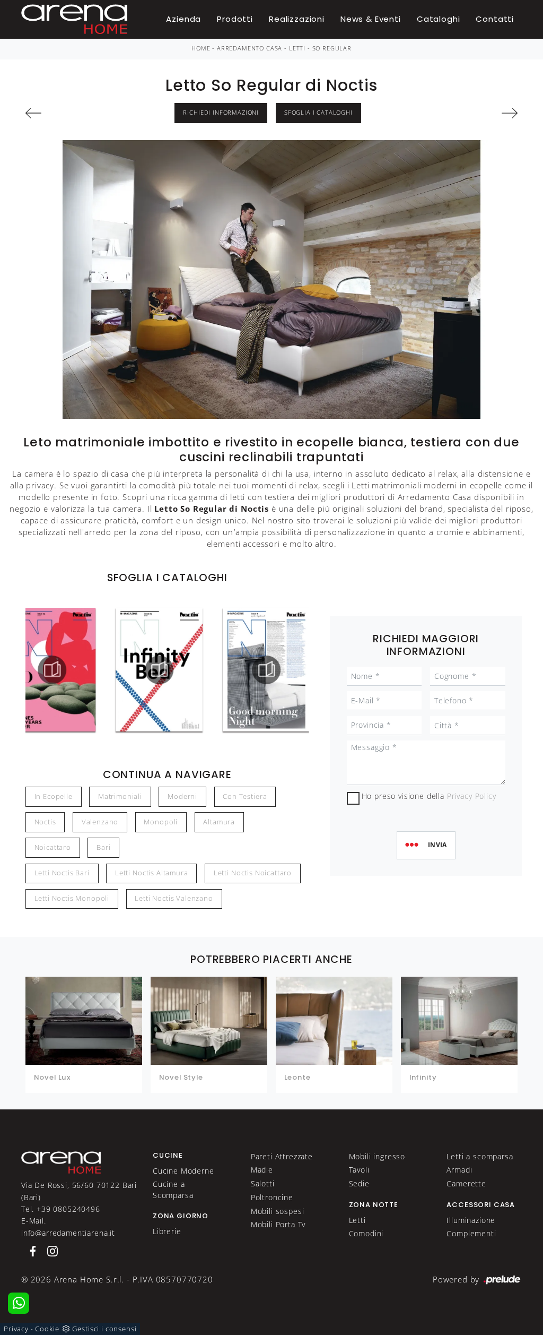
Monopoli (161, 821)
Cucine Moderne (183, 1171)
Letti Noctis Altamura (151, 872)
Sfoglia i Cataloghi (318, 112)
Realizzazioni (297, 18)
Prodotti (235, 18)
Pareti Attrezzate (282, 1156)
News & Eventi (370, 18)
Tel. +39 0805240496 (60, 1209)
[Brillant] (480, 113)
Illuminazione (470, 1220)
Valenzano (100, 821)
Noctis (45, 821)
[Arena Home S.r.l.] (61, 1161)
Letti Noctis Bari (62, 872)
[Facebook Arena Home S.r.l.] (31, 1250)
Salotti (263, 1183)
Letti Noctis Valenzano (174, 898)
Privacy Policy (471, 796)
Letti (297, 48)
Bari (103, 847)
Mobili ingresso (377, 1156)
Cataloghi (438, 18)
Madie (262, 1170)
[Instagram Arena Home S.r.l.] (49, 1250)
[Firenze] (63, 113)
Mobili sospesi (277, 1211)
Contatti (495, 18)
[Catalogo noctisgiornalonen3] (52, 670)
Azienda (183, 18)
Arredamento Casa (249, 48)
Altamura (219, 821)
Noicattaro (52, 847)
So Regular (332, 48)
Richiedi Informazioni (221, 112)
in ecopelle (53, 796)
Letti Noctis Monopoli (72, 898)
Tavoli (359, 1170)
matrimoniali (120, 796)
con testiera (245, 796)
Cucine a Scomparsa (173, 1189)
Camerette (466, 1183)
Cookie (47, 1328)
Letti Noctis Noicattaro (253, 872)
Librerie (167, 1231)
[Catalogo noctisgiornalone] (266, 670)
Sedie (359, 1183)
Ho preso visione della (429, 796)
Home (200, 48)
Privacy (16, 1328)
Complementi (471, 1233)
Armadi (459, 1170)
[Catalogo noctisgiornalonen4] (159, 670)
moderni (182, 796)
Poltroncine (272, 1197)
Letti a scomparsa (479, 1156)
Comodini (366, 1233)
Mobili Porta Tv (278, 1224)
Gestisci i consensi (104, 1328)
